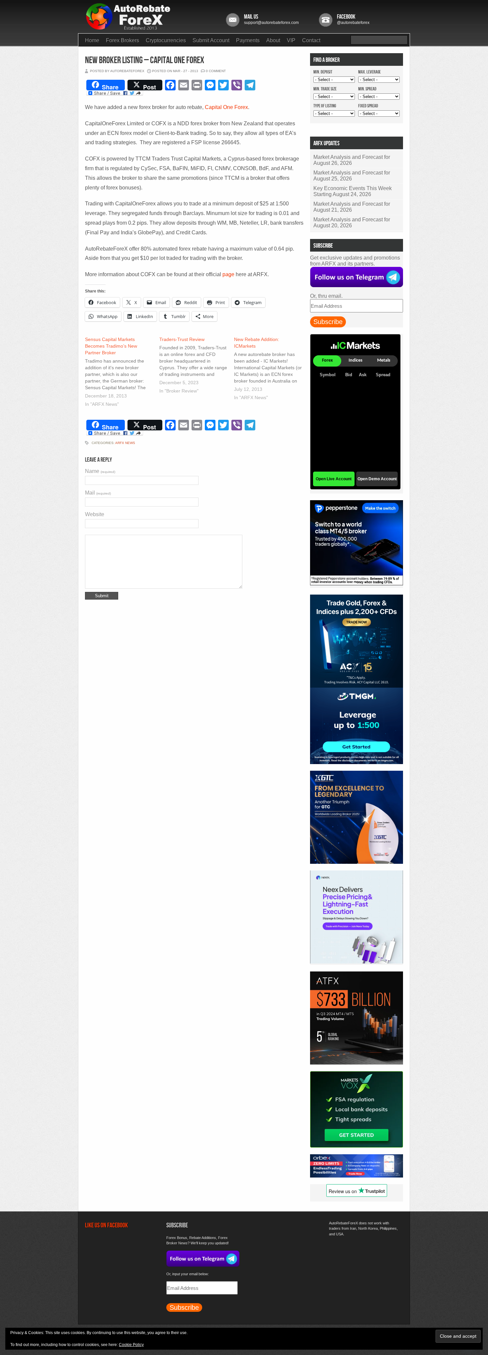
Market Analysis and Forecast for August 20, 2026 (351, 222)
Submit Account (211, 40)
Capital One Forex (226, 107)
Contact (311, 40)
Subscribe (328, 321)
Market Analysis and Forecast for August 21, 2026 (351, 207)
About (273, 40)
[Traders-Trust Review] (196, 366)
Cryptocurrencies (166, 40)
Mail (98, 493)
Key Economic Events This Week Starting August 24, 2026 (352, 191)
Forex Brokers (122, 40)
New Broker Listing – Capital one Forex (144, 60)
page (228, 274)
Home (92, 40)
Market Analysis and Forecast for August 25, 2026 (351, 175)
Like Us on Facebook (106, 1225)
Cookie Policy (131, 1344)
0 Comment (216, 71)
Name (100, 471)
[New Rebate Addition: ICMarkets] (271, 369)
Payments (248, 40)
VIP (291, 40)
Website (94, 514)
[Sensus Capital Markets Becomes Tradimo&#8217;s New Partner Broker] (122, 372)
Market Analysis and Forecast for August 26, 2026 (351, 160)
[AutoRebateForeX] (128, 28)
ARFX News (125, 443)
